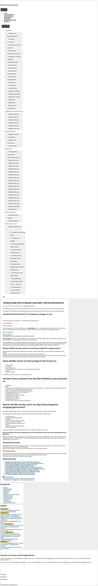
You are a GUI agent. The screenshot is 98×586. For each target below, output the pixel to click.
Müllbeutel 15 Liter (13, 172)
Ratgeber (6, 21)
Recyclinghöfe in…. (9, 16)
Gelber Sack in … (8, 17)
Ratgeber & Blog (7, 497)
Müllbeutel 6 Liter (13, 166)
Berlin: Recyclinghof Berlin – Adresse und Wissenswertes (22, 462)
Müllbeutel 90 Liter (13, 200)
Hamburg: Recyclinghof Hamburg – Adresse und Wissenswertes (24, 463)
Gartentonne (12, 85)
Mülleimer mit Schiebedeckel (11, 72)
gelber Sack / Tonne (11, 223)
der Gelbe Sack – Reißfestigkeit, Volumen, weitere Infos (17, 267)
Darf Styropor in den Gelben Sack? (16, 274)
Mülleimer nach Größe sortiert (11, 494)
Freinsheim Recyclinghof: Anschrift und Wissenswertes (22, 470)
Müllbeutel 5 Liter (13, 163)
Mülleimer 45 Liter (13, 117)
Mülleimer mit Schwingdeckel (11, 78)
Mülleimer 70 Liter (13, 123)
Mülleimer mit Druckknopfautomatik (13, 52)
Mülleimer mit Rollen (14, 91)
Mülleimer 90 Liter (13, 125)
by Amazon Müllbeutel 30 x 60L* (10, 511)
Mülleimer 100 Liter (13, 128)
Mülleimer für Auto (13, 134)
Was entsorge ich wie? (10, 20)
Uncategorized (7, 501)
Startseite (3, 574)
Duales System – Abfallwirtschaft (15, 291)
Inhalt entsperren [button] (7, 334)
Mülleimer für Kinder (14, 97)
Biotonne (5, 487)
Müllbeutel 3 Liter (13, 160)
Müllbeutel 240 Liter (14, 206)
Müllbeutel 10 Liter (13, 169)
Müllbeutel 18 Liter (13, 174)
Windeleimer (11, 137)
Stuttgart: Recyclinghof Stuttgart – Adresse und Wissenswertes (25, 469)
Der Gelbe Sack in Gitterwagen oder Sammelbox (15, 258)
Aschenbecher (12, 146)
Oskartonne (11, 82)
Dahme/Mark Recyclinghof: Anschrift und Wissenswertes (23, 471)
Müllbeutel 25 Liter (13, 180)
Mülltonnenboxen (10, 212)
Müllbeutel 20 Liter (13, 177)
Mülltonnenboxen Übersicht (12, 216)
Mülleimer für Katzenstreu (11, 141)
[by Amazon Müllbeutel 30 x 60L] (10, 510)
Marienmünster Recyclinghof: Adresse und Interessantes (19, 478)
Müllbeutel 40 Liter (13, 186)
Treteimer (11, 42)
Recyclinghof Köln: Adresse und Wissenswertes (20, 466)
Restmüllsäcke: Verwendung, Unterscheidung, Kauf (13, 154)
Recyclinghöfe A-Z (9, 14)
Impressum (3, 576)
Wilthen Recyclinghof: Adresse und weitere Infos (20, 473)
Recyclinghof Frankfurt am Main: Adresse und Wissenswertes (24, 467)
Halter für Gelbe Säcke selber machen (17, 245)
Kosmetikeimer (12, 68)
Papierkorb (11, 39)
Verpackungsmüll (16, 287)
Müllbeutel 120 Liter (14, 203)
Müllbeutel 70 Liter (13, 195)
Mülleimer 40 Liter (13, 114)
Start (5, 13)
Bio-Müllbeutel (12, 209)
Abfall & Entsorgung (9, 5)
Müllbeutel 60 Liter (13, 192)
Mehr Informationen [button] (8, 332)
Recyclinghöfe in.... (9, 477)
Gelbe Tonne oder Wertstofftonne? (15, 251)
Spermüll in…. (7, 18)
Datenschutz (4, 579)
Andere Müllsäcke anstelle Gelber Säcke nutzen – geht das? (16, 281)
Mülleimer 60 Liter (13, 120)
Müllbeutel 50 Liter (13, 189)
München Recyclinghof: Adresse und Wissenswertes (21, 464)
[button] (4, 297)
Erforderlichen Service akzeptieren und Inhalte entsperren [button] (18, 336)
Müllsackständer (13, 62)
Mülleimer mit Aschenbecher (11, 107)
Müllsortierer (12, 102)
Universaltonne (12, 88)
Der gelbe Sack (7, 489)
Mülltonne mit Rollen (14, 94)
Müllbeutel (6, 491)
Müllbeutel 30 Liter (13, 183)
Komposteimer (12, 65)
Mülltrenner (11, 99)
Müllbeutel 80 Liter (13, 198)
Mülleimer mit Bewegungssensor (12, 35)
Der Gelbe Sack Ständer (15, 239)
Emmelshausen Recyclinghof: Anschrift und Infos (20, 474)
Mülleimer (8, 30)
